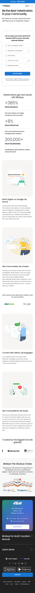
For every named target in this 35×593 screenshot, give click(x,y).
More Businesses (12, 143)
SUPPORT (17, 575)
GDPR (29, 581)
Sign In (27, 6)
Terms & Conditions (7, 581)
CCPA (11, 584)
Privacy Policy (26, 79)
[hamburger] (31, 6)
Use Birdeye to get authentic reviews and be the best (17, 151)
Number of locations (15, 51)
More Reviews (11, 107)
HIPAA (7, 584)
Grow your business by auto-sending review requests (15, 132)
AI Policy (16, 584)
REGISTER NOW (17, 527)
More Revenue (11, 125)
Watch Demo (17, 73)
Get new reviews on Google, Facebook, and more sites (14, 114)
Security (24, 581)
